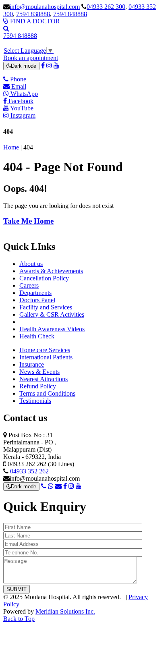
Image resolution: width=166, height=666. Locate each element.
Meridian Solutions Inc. (65, 611)
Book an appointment (30, 57)
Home (11, 147)
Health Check (36, 336)
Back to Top (19, 618)
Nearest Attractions (43, 379)
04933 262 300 (106, 6)
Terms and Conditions (47, 393)
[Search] (6, 28)
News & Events (39, 371)
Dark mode (23, 66)
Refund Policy (37, 386)
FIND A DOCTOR (34, 21)
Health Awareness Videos (52, 329)
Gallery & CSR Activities (51, 314)
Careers (29, 285)
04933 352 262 (28, 471)
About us (31, 263)
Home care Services (44, 349)
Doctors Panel (37, 300)
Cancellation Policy (44, 278)
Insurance (31, 364)
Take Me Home (28, 221)
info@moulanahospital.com (45, 6)
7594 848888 (70, 13)
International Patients (46, 357)
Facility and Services (45, 307)
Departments (35, 292)
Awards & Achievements (51, 271)
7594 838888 (33, 13)
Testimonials (35, 400)
